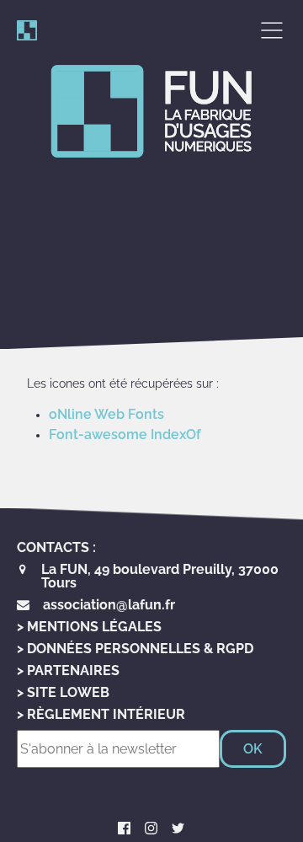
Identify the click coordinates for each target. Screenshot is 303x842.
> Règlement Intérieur (101, 714)
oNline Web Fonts (106, 414)
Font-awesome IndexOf (125, 434)
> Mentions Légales (89, 627)
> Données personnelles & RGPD (135, 649)
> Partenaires (68, 670)
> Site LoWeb (63, 692)
